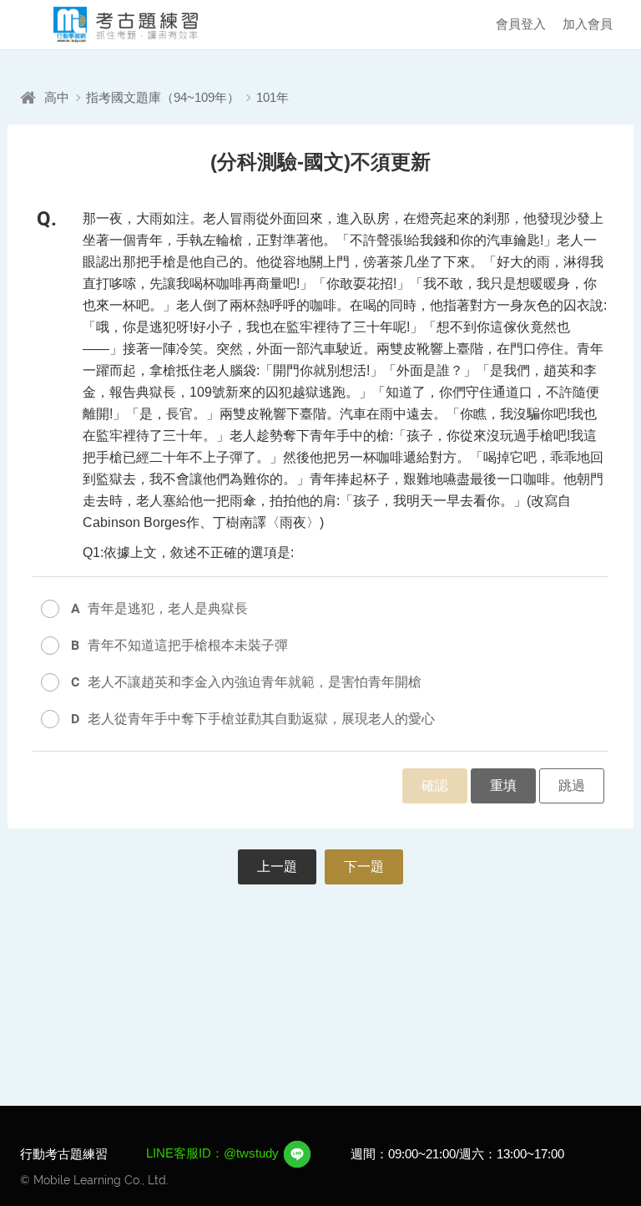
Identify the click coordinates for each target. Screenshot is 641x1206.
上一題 (277, 866)
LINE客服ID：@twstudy (214, 1153)
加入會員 (588, 24)
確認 (434, 785)
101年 (272, 97)
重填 (503, 785)
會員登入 (521, 24)
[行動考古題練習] (112, 25)
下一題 (364, 866)
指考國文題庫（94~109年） (163, 97)
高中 (56, 97)
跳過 (571, 785)
